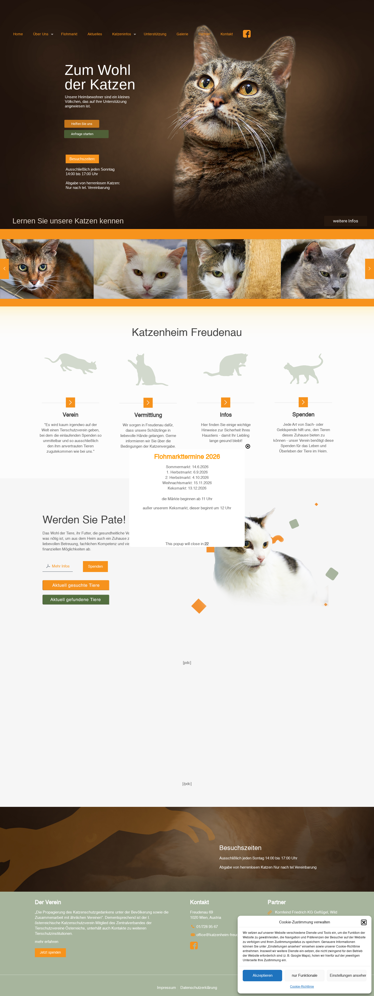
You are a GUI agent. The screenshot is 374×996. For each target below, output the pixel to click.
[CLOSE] (247, 446)
